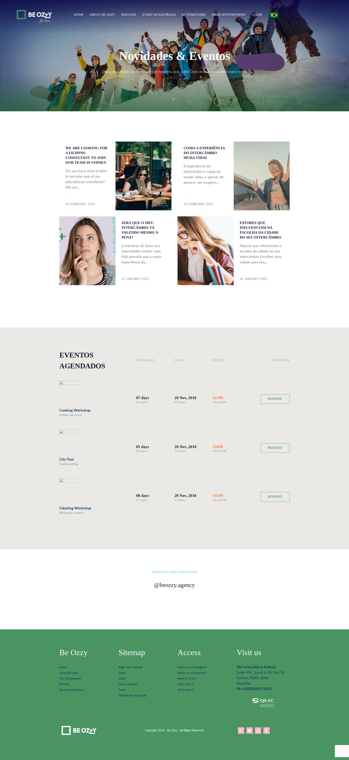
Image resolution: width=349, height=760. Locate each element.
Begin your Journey (131, 667)
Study (122, 673)
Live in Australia (128, 684)
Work (122, 678)
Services (64, 684)
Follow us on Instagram (192, 667)
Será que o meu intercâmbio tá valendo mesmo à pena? (144, 250)
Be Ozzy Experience (71, 690)
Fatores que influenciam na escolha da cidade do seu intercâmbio (262, 250)
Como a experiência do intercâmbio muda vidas (206, 176)
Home (63, 667)
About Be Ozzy (68, 673)
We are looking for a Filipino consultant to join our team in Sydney (87, 176)
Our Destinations (70, 678)
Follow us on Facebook (192, 673)
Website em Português (133, 695)
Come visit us (186, 684)
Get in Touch (185, 690)
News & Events (187, 678)
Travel (122, 690)
